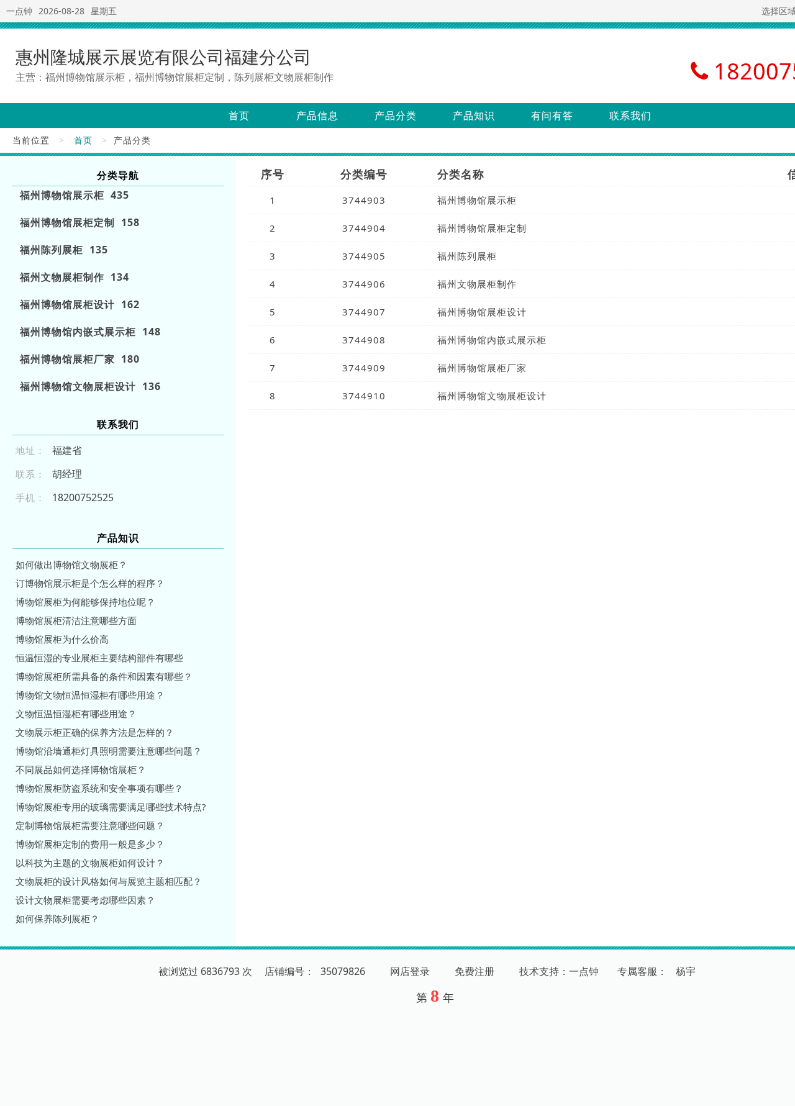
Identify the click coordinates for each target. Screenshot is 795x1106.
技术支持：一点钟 (559, 971)
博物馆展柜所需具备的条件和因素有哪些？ (104, 676)
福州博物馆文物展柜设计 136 (90, 386)
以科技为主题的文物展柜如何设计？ (90, 862)
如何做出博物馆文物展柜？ (71, 564)
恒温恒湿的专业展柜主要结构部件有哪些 (99, 657)
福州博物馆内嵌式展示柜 (492, 339)
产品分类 (396, 115)
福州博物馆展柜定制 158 (80, 222)
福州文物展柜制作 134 (74, 277)
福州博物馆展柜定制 (482, 228)
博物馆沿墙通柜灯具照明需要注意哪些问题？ (109, 751)
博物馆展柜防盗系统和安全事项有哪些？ (99, 788)
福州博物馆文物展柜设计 (492, 395)
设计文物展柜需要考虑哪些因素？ (85, 900)
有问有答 (552, 115)
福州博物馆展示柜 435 (74, 195)
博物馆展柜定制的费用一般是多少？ (90, 844)
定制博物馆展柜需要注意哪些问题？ (90, 825)
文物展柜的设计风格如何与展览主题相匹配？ (109, 881)
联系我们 (630, 115)
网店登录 (410, 971)
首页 (239, 115)
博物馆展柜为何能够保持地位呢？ (85, 602)
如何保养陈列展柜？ (57, 918)
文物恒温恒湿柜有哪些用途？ (76, 713)
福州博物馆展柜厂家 (482, 367)
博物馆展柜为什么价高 (62, 639)
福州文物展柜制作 (477, 284)
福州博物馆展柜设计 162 (80, 304)
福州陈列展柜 (467, 256)
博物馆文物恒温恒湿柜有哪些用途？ (90, 695)
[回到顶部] (779, 1089)
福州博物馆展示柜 (477, 200)
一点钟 (19, 11)
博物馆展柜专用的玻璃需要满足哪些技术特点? (111, 806)
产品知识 (474, 115)
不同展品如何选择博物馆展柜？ (81, 769)
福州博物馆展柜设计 (482, 312)
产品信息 (317, 115)
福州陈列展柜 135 (64, 249)
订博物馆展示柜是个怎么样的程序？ (90, 583)
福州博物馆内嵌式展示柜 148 (90, 331)
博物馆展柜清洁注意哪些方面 (76, 620)
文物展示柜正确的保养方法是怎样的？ (95, 732)
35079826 (342, 971)
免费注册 (474, 971)
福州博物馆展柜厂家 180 (80, 359)
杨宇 (686, 971)
